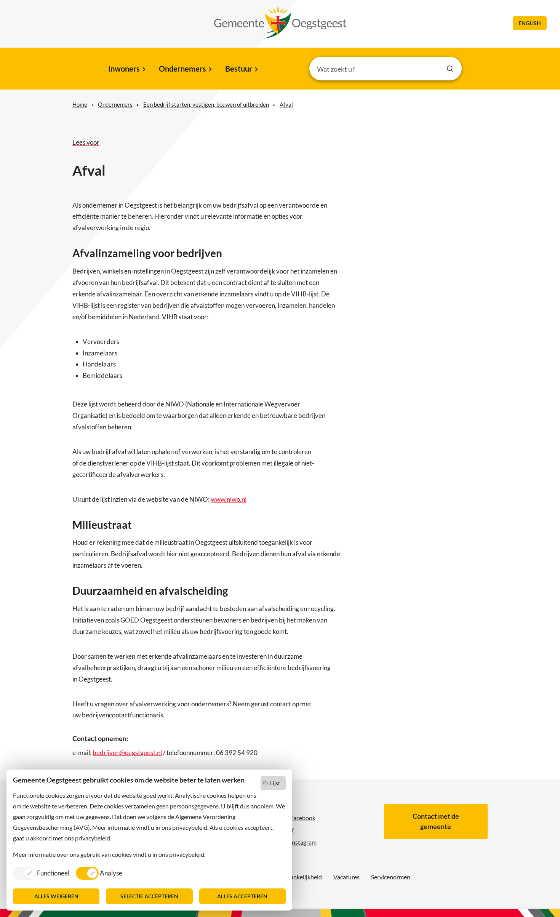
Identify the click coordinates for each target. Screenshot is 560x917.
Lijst (275, 783)
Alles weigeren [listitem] (56, 896)
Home (79, 104)
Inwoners (124, 68)
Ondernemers (182, 68)
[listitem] (41, 873)
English (529, 23)
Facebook (302, 817)
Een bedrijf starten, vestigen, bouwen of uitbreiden (206, 104)
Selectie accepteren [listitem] (149, 896)
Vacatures (346, 876)
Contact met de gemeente (436, 821)
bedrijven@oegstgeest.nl (127, 753)
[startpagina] (280, 22)
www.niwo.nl (228, 499)
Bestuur (238, 68)
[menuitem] (126, 69)
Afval (286, 104)
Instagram (303, 842)
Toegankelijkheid (300, 876)
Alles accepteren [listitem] (242, 896)
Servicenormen (390, 876)
